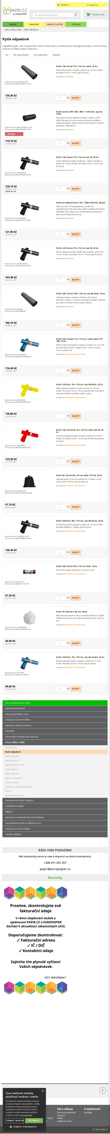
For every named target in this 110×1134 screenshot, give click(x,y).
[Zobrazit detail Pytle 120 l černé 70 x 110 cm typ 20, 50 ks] (29, 163)
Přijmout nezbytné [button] (15, 1121)
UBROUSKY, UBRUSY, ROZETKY (18, 725)
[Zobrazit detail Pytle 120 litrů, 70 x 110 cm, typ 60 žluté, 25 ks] (29, 390)
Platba (60, 1118)
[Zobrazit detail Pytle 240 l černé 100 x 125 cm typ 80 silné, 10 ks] (29, 299)
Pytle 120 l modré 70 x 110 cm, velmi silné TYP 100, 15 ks (79, 340)
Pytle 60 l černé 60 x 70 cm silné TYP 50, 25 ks (79, 475)
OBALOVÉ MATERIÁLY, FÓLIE (17, 714)
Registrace (93, 5)
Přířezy (8, 791)
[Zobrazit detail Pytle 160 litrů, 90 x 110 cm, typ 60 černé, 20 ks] (29, 527)
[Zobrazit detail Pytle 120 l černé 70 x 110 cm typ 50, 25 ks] (29, 254)
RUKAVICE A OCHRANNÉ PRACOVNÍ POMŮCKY (24, 817)
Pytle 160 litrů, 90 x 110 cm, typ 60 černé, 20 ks (79, 521)
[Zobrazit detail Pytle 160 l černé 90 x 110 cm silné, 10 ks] (29, 572)
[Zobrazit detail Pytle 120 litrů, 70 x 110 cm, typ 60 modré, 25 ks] (29, 663)
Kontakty (88, 1112)
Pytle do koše (11, 747)
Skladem (56, 54)
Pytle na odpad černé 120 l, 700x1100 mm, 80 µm (80, 203)
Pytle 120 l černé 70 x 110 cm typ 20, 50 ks (77, 157)
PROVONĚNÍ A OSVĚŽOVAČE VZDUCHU (21, 737)
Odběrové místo (64, 1121)
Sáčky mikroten (12, 756)
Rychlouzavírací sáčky (14, 795)
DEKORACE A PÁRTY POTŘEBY (17, 829)
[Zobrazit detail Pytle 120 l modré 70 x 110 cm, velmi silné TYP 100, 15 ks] (29, 345)
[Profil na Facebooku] (102, 1090)
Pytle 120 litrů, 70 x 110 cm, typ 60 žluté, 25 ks (79, 384)
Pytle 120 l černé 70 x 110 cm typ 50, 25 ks (77, 248)
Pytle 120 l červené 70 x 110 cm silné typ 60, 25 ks (79, 431)
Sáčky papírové (12, 760)
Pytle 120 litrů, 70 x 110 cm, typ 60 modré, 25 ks (80, 657)
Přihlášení (64, 5)
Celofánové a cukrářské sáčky (18, 786)
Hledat (76, 15)
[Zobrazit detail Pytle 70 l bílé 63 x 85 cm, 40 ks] (29, 618)
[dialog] (24, 1109)
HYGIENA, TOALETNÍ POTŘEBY (17, 720)
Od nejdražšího (41, 54)
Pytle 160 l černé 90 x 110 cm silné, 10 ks (76, 566)
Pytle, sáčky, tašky (13, 29)
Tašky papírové (12, 769)
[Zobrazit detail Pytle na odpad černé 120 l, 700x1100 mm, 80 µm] (29, 209)
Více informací (26, 1115)
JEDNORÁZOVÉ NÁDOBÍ (15, 708)
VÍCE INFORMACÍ (55, 977)
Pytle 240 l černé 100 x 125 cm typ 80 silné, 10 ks (80, 293)
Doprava (61, 1115)
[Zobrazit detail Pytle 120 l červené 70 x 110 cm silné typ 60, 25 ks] (29, 436)
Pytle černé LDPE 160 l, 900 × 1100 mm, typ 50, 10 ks (79, 113)
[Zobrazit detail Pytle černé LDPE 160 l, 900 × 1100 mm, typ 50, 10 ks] (29, 118)
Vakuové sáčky (11, 782)
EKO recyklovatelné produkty (18, 703)
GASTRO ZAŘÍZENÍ (13, 834)
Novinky (55, 877)
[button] (24, 1126)
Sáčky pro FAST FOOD (14, 765)
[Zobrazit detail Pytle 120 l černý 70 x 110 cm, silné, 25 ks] (29, 72)
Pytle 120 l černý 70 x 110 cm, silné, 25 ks (77, 66)
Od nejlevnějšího (21, 54)
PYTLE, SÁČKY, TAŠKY (15, 742)
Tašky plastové (11, 773)
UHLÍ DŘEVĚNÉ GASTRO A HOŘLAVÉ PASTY (23, 823)
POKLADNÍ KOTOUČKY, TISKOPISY (19, 800)
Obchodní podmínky (66, 1112)
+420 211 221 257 (55, 863)
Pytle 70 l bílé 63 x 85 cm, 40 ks (71, 612)
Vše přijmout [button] (34, 1120)
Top (6, 54)
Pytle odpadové (31, 29)
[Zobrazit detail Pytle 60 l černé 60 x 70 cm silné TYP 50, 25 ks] (29, 481)
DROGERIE (9, 731)
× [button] (43, 1091)
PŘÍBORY (9, 812)
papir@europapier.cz (55, 869)
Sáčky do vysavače (13, 778)
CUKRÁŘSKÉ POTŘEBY (14, 806)
